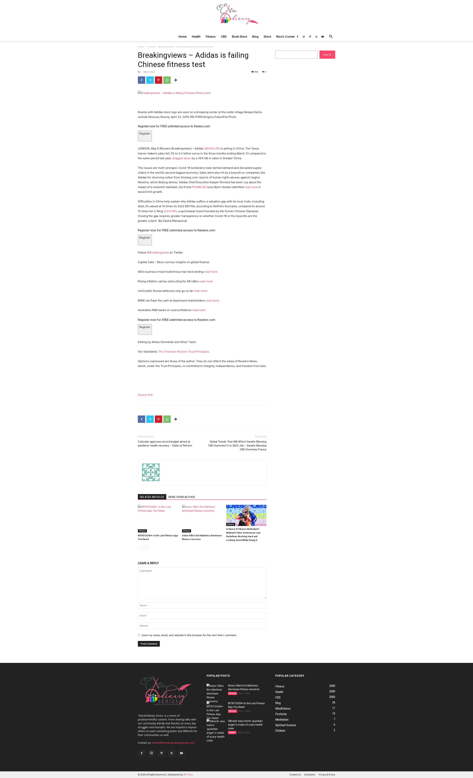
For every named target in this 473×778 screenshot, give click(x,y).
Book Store (239, 36)
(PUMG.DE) (199, 187)
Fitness (211, 36)
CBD (224, 36)
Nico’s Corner (285, 36)
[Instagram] (304, 36)
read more (251, 187)
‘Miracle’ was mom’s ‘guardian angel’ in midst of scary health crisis (245, 725)
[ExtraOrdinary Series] (236, 16)
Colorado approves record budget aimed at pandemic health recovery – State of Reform (165, 443)
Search (327, 54)
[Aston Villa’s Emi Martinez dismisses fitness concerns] (202, 518)
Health (196, 36)
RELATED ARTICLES (152, 497)
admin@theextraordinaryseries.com (173, 742)
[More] (176, 80)
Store (267, 36)
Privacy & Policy (327, 774)
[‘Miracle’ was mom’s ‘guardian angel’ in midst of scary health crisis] (216, 730)
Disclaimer (309, 774)
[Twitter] (316, 36)
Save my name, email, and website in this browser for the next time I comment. (189, 635)
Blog (255, 36)
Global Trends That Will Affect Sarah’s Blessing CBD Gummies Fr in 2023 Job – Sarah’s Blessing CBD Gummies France (237, 445)
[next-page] (146, 547)
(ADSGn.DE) (212, 148)
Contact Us (295, 774)
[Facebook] (297, 36)
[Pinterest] (310, 36)
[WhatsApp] (167, 80)
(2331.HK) (170, 211)
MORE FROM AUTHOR (182, 497)
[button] (330, 37)
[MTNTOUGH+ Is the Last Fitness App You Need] (158, 518)
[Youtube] (322, 36)
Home (182, 36)
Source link (145, 394)
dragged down (181, 158)
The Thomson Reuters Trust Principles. (184, 351)
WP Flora (188, 774)
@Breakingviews (158, 252)
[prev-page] (140, 547)
